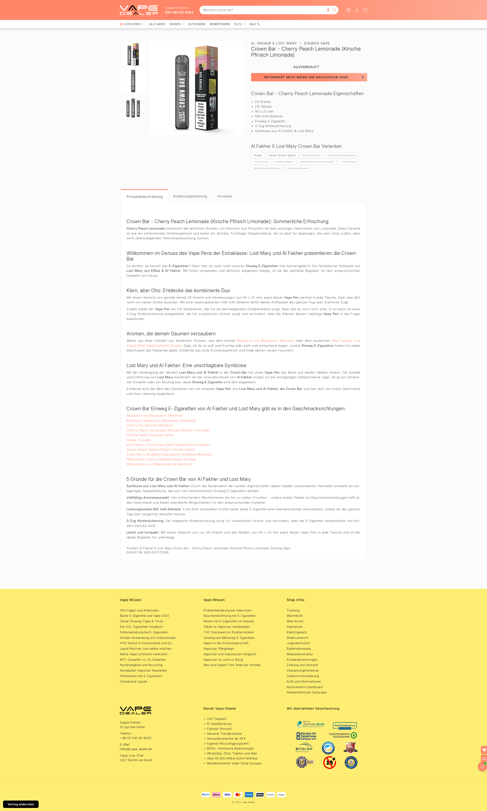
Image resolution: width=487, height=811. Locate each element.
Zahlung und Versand (302, 665)
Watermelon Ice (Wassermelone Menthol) (159, 464)
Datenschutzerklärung (303, 676)
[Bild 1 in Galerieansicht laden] (133, 54)
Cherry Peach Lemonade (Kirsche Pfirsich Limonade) (168, 430)
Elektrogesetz (297, 632)
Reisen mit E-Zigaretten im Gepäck (228, 621)
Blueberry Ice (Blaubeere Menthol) (265, 341)
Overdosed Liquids (133, 681)
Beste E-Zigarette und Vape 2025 (144, 616)
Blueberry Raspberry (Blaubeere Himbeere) (161, 420)
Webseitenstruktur (300, 654)
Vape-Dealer (248, 802)
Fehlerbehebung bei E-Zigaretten (144, 632)
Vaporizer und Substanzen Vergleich (229, 654)
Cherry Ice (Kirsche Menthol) (150, 425)
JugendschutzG (298, 643)
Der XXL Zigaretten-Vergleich (141, 627)
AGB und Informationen (304, 681)
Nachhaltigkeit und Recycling (141, 665)
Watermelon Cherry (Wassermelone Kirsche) (162, 459)
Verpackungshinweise (303, 670)
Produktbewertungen (302, 660)
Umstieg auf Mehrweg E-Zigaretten (229, 638)
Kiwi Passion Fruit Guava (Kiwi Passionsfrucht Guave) (168, 445)
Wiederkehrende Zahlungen (307, 692)
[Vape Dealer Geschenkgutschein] (348, 10)
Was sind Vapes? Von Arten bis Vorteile (232, 665)
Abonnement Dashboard (304, 687)
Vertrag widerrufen (21, 804)
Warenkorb (294, 616)
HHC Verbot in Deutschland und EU (146, 643)
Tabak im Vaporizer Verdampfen (226, 627)
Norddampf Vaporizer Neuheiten (143, 670)
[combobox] (269, 10)
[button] (328, 10)
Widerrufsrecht (297, 638)
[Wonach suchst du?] (334, 10)
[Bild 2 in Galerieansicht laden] (133, 80)
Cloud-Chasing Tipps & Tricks (141, 621)
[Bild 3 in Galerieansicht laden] (133, 107)
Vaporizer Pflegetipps (219, 648)
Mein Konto (295, 621)
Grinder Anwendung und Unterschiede (148, 638)
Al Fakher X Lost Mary (274, 43)
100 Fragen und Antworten (139, 610)
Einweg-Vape (317, 43)
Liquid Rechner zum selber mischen (146, 648)
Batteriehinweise (299, 648)
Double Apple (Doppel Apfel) (150, 435)
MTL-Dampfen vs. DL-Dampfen (143, 660)
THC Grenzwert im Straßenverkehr (228, 632)
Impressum (294, 627)
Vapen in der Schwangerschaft (226, 643)
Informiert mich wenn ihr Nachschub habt (306, 77)
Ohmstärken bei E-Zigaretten (141, 676)
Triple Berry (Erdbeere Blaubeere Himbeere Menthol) (169, 454)
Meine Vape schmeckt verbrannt (143, 654)
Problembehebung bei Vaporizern (227, 610)
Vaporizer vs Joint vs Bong (223, 660)
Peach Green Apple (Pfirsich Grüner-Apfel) (161, 450)
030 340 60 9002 (179, 12)
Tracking (293, 610)
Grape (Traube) (139, 440)
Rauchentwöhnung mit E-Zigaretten (229, 616)
